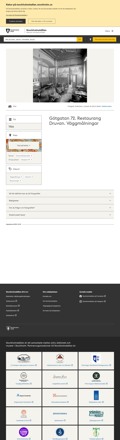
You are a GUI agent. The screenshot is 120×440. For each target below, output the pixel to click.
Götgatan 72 (25, 160)
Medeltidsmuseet (11, 306)
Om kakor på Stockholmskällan (16, 15)
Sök (79, 39)
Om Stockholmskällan (50, 301)
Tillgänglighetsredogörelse (51, 306)
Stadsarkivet (10, 315)
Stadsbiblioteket (11, 310)
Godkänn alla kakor (15, 21)
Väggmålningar (15, 177)
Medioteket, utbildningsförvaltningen (18, 296)
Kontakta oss (47, 296)
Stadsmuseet (106, 106)
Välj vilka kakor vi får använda (41, 21)
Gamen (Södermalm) (23, 156)
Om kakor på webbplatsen (51, 310)
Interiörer (28, 177)
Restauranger (14, 181)
